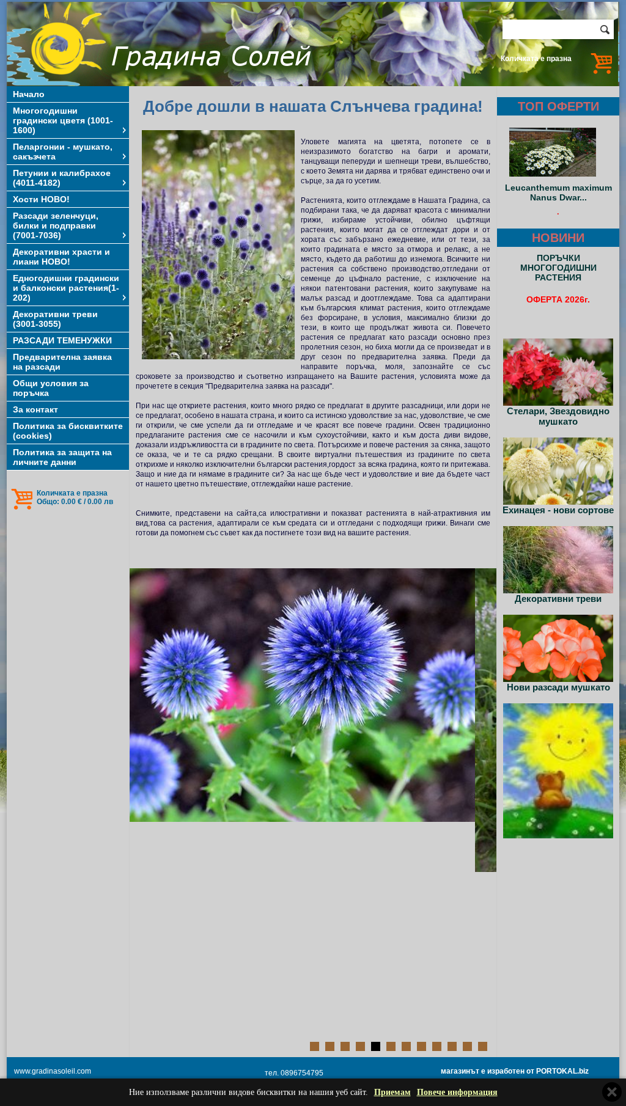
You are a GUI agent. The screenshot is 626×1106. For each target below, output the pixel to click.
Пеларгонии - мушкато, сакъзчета (62, 151)
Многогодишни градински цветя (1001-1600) (63, 120)
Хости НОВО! (41, 199)
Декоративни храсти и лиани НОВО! (61, 256)
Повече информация (457, 1092)
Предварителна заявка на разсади (62, 362)
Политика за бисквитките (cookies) (68, 431)
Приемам (392, 1092)
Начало (29, 94)
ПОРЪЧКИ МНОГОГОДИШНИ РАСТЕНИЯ (558, 267)
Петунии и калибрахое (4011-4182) (62, 178)
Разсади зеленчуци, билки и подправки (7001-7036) (55, 225)
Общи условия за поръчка (51, 388)
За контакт (35, 409)
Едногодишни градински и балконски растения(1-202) (66, 287)
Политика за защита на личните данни (62, 457)
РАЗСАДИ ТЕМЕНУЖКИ (62, 340)
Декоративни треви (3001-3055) (55, 319)
